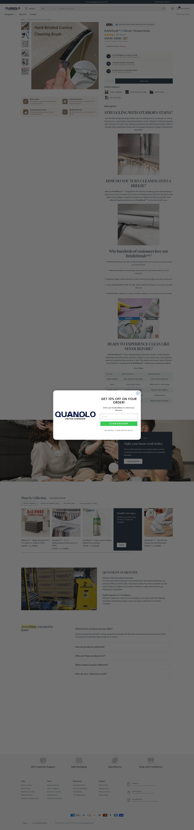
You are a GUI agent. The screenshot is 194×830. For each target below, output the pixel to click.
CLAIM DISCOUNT (118, 424)
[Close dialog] (138, 393)
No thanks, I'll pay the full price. (119, 430)
